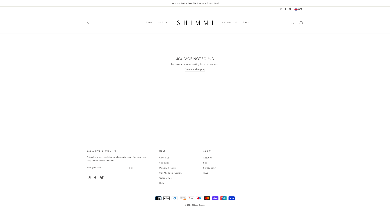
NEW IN (163, 22)
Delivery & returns (167, 167)
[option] (195, 3)
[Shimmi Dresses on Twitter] (102, 177)
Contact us (164, 157)
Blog (205, 162)
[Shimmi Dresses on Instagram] (88, 177)
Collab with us (165, 177)
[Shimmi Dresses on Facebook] (95, 177)
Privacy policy (209, 167)
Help (161, 183)
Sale (246, 22)
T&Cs (205, 172)
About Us (207, 157)
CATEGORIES (230, 22)
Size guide (164, 162)
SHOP (149, 22)
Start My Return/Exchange (171, 172)
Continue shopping (195, 69)
